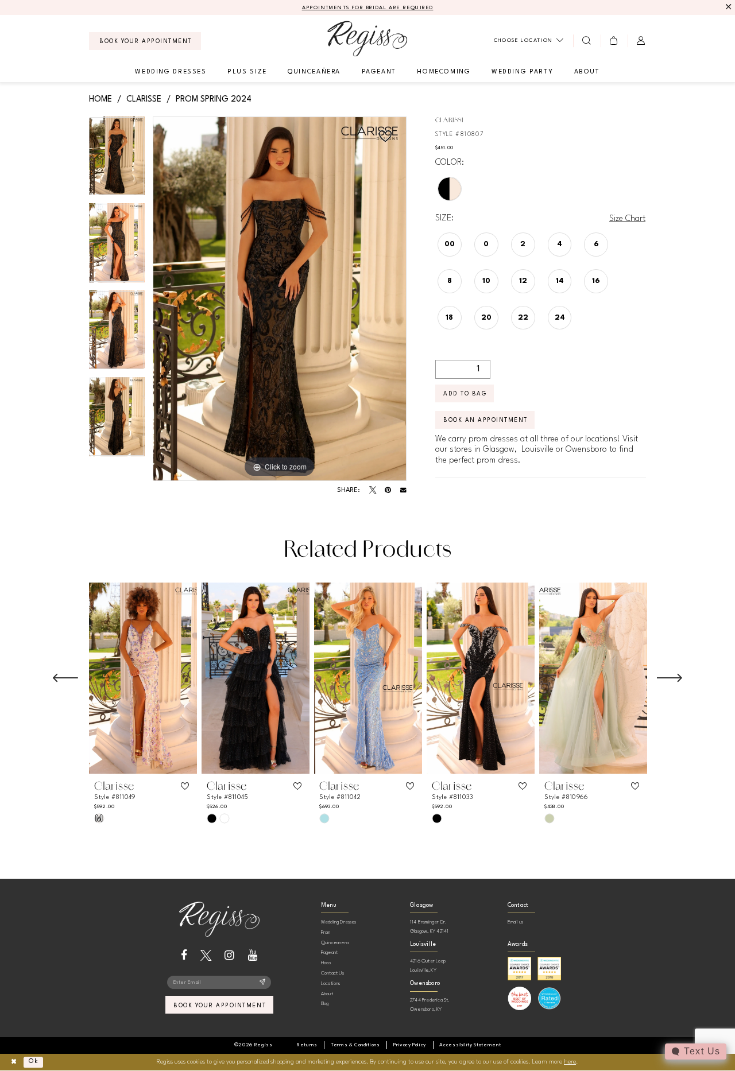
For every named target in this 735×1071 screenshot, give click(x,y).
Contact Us (332, 973)
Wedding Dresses (339, 922)
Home (100, 99)
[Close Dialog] (13, 1062)
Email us (516, 922)
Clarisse (143, 99)
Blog (325, 1003)
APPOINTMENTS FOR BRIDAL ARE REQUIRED (368, 7)
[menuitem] (145, 41)
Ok (33, 1062)
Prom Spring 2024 (214, 99)
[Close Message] (727, 7)
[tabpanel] (117, 160)
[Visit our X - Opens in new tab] (205, 955)
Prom (326, 932)
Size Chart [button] (627, 219)
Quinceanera (335, 942)
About (327, 993)
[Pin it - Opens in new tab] (388, 490)
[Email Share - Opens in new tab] (403, 490)
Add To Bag (464, 394)
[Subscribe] (263, 982)
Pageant (329, 952)
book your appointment (219, 1005)
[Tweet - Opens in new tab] (372, 490)
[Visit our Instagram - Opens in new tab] (229, 955)
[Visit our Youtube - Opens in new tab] (253, 955)
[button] (614, 41)
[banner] (367, 38)
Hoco (326, 962)
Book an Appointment (485, 420)
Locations (331, 983)
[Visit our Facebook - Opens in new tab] (184, 955)
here (570, 1062)
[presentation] (143, 678)
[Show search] (586, 41)
